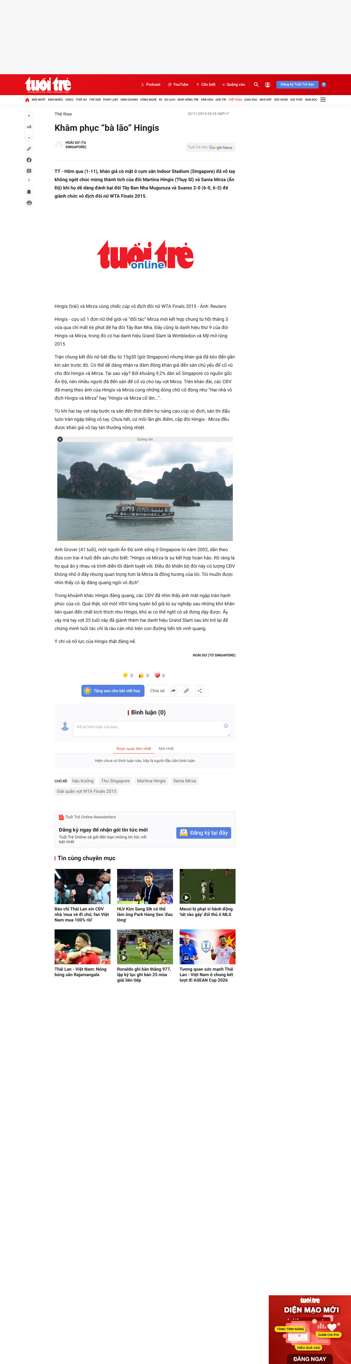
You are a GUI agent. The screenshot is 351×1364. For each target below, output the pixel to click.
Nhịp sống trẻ (188, 99)
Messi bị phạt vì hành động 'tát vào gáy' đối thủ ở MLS (206, 911)
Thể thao (235, 99)
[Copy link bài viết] (186, 690)
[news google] (211, 147)
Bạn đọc (311, 99)
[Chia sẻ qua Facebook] (173, 690)
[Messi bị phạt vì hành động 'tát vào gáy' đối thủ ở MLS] (208, 886)
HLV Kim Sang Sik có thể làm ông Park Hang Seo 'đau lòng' (145, 914)
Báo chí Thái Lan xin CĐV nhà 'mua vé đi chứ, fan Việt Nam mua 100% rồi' (82, 914)
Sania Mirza (184, 780)
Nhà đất (266, 99)
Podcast (153, 84)
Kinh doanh (129, 99)
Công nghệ (148, 99)
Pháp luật (110, 99)
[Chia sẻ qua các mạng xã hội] (199, 690)
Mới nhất (39, 99)
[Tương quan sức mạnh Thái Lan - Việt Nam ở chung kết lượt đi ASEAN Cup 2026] (208, 946)
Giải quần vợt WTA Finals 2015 (86, 791)
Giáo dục (250, 99)
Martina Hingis (151, 780)
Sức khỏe (281, 99)
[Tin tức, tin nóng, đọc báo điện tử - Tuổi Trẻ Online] (48, 84)
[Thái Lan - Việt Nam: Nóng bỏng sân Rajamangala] (83, 946)
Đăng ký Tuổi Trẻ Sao (297, 84)
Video (69, 99)
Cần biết (208, 84)
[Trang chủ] (27, 99)
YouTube (180, 84)
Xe (160, 99)
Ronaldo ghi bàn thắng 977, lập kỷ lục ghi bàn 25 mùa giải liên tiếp (144, 975)
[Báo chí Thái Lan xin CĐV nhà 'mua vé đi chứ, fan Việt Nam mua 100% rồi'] (83, 886)
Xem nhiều (55, 99)
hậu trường (83, 780)
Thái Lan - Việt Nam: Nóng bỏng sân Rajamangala (80, 972)
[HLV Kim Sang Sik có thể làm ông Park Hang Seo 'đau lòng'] (145, 886)
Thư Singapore (115, 780)
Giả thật (296, 99)
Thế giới (95, 99)
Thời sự (81, 99)
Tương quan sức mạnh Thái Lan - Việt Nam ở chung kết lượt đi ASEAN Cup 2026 (206, 975)
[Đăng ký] (203, 833)
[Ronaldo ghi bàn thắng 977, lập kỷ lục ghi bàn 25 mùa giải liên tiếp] (145, 946)
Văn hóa (207, 99)
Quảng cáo (236, 84)
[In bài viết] (29, 202)
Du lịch (170, 99)
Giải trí (221, 99)
